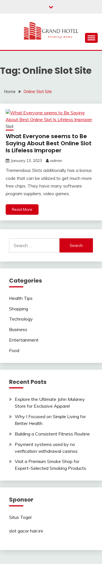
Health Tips (21, 298)
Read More (22, 209)
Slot (10, 126)
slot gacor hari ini (26, 531)
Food (14, 350)
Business (18, 329)
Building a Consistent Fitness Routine (52, 434)
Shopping (18, 309)
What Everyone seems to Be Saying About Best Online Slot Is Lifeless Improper (49, 143)
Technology (21, 319)
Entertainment (24, 340)
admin (56, 160)
